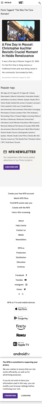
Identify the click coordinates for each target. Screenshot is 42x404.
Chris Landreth (6, 106)
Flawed (18, 116)
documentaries (6, 109)
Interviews (4, 123)
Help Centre (21, 225)
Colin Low (16, 106)
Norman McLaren (18, 129)
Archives (21, 267)
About (21, 221)
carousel (36, 103)
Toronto (17, 142)
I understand (10, 396)
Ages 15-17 (17, 93)
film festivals (32, 113)
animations (5, 100)
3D (2, 93)
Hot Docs (4, 119)
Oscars (14, 132)
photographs (23, 132)
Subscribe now (11, 167)
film (24, 113)
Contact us (21, 230)
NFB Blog (8, 3)
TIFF (3, 142)
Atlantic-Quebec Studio (26, 100)
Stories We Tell (33, 136)
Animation (21, 96)
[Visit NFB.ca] (25, 3)
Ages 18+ (25, 93)
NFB (33, 126)
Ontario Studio (6, 132)
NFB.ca (21, 248)
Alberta (13, 96)
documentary (18, 109)
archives (13, 100)
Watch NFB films (21, 198)
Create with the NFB (21, 208)
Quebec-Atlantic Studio (9, 136)
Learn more (26, 396)
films (12, 116)
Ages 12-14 (8, 93)
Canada (29, 103)
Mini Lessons (34, 123)
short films (23, 136)
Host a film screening (21, 212)
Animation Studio (32, 96)
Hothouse (12, 119)
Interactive (29, 119)
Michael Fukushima (21, 123)
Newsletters (21, 240)
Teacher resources (7, 139)
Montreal (4, 126)
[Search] (40, 3)
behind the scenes (18, 103)
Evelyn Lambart (16, 113)
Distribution (21, 257)
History (37, 116)
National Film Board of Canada (19, 126)
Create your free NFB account (21, 193)
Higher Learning (28, 116)
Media (21, 235)
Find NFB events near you (21, 203)
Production (21, 253)
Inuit (11, 123)
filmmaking (5, 116)
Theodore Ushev (35, 139)
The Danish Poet (22, 139)
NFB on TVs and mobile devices (21, 302)
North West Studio (32, 129)
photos (31, 132)
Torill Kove (9, 142)
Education (28, 109)
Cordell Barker (26, 106)
